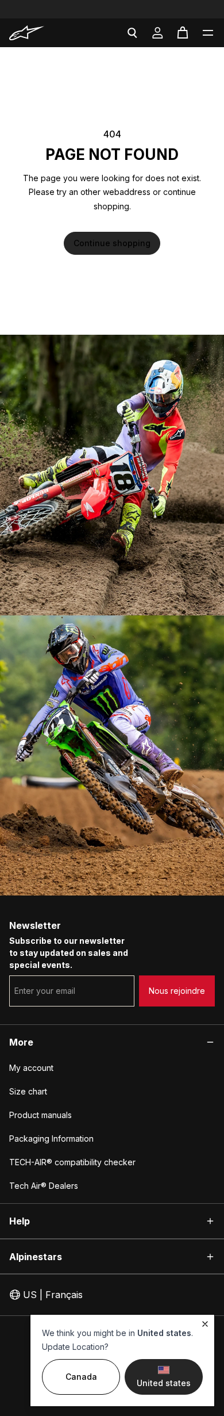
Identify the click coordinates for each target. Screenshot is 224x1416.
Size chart (28, 1091)
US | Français (53, 1294)
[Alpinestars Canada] (40, 32)
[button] (208, 33)
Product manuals (40, 1115)
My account (31, 1068)
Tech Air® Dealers (43, 1186)
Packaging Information (51, 1138)
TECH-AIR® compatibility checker (72, 1162)
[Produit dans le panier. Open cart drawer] (183, 33)
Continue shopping (112, 243)
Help (19, 1221)
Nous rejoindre (177, 991)
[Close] (205, 1324)
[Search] (132, 33)
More (21, 1042)
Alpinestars (35, 1256)
